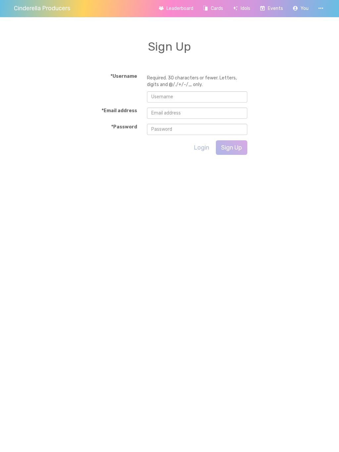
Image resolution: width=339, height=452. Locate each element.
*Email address (119, 110)
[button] (301, 8)
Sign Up (231, 147)
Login (201, 147)
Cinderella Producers (42, 8)
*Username (124, 76)
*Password (124, 127)
